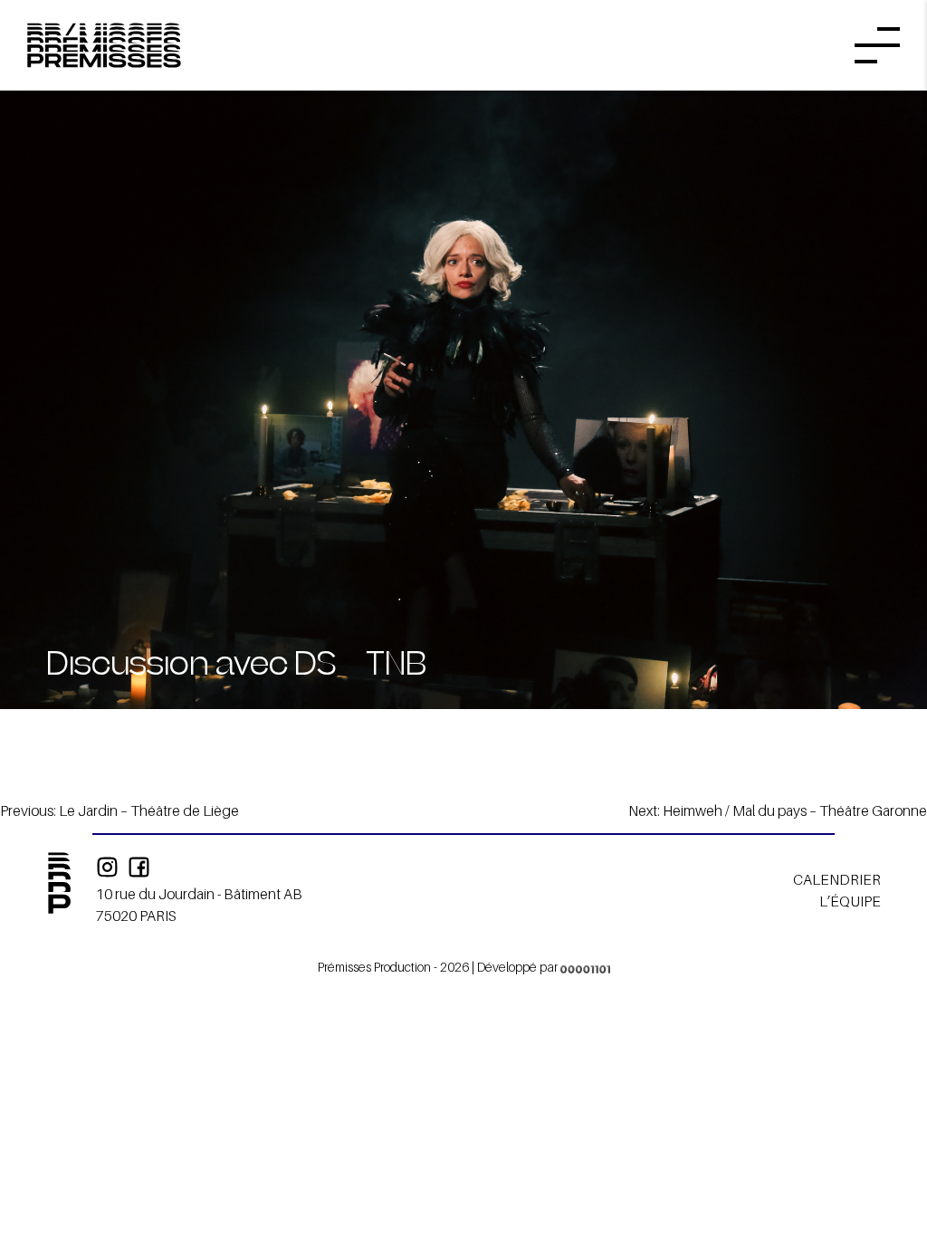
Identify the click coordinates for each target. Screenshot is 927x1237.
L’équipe (850, 901)
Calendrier (837, 879)
